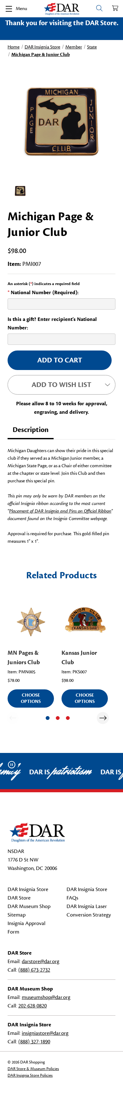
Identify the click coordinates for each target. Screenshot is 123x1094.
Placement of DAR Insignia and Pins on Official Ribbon (60, 511)
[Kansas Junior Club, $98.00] (84, 621)
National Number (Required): (43, 292)
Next (103, 718)
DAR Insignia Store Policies (30, 1075)
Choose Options (31, 698)
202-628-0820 (32, 1005)
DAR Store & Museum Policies (33, 1068)
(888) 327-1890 (34, 1041)
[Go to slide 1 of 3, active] (48, 718)
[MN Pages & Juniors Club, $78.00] (31, 621)
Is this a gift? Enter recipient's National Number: (52, 323)
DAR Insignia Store (28, 889)
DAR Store (19, 898)
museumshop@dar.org (46, 997)
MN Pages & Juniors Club (24, 657)
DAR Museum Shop (29, 906)
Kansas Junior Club (79, 657)
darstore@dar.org (40, 961)
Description (31, 429)
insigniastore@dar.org (45, 1033)
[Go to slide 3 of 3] (68, 718)
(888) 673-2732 (34, 970)
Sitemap (17, 915)
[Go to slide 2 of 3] (58, 718)
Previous (12, 718)
